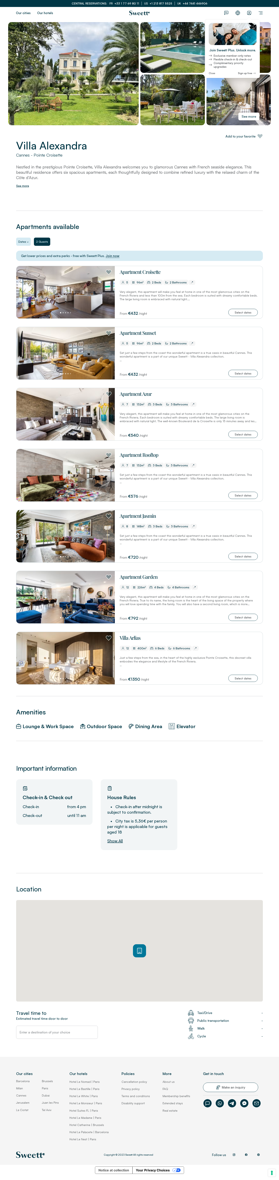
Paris (45, 1088)
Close (212, 73)
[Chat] (207, 1103)
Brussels (47, 1081)
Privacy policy (131, 1089)
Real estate (170, 1110)
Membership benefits (176, 1096)
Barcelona (23, 1081)
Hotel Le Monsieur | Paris (85, 1103)
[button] (243, 312)
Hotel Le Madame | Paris (85, 1117)
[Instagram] (233, 1154)
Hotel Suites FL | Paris (83, 1110)
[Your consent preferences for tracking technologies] (272, 1173)
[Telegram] (232, 1103)
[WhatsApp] (219, 1103)
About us (169, 1081)
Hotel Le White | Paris (83, 1096)
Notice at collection (113, 1170)
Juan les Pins (50, 1102)
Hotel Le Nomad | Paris (84, 1081)
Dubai (46, 1095)
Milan (19, 1088)
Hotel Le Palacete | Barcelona (89, 1132)
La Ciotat (22, 1110)
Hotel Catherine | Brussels (86, 1125)
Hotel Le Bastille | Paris (84, 1089)
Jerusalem (22, 1102)
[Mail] (256, 1103)
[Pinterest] (258, 1154)
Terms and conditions (136, 1096)
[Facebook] (244, 1103)
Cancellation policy (134, 1081)
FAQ (165, 1089)
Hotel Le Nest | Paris (82, 1139)
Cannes (21, 1095)
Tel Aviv (46, 1110)
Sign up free (245, 73)
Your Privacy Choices (153, 1170)
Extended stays (173, 1103)
